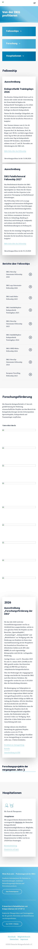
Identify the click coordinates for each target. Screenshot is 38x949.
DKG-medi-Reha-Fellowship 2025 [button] (12, 298)
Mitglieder (19, 822)
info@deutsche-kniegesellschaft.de (16, 669)
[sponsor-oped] (19, 532)
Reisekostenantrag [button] (10, 846)
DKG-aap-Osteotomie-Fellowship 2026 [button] (14, 287)
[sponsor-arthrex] (19, 455)
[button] (35, 3)
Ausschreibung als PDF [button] (12, 752)
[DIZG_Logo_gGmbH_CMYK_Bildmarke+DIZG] (19, 493)
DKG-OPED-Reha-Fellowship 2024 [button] (12, 350)
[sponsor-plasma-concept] (19, 549)
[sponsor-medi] (19, 514)
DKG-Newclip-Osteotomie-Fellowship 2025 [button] (14, 323)
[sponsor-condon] (19, 473)
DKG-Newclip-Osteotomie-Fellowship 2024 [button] (14, 362)
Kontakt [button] (7, 748)
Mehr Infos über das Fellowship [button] (15, 151)
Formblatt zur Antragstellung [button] (14, 745)
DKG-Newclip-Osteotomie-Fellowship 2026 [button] (14, 274)
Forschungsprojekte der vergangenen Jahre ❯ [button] (15, 768)
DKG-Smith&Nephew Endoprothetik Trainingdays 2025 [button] (13, 310)
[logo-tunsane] (19, 585)
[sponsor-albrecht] (19, 437)
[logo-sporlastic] (19, 567)
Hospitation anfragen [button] (11, 849)
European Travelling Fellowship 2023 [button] (13, 374)
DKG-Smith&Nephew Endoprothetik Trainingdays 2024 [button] (13, 337)
